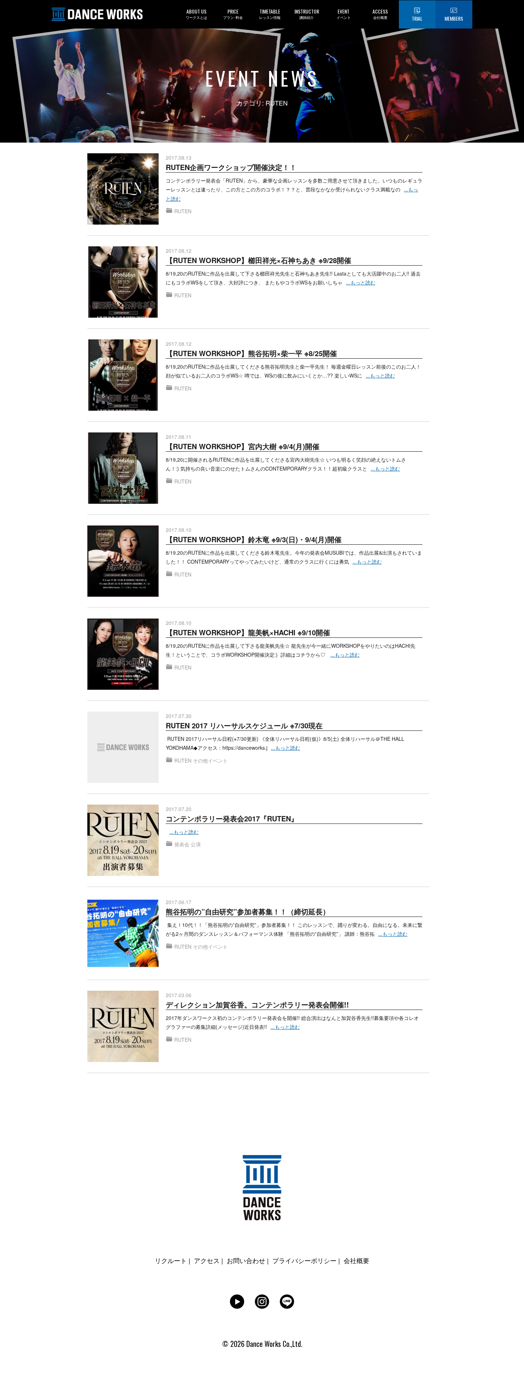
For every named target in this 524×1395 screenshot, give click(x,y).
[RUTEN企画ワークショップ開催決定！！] (123, 157)
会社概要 (356, 1260)
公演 (196, 844)
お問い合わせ (246, 1260)
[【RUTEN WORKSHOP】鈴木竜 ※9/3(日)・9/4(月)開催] (123, 529)
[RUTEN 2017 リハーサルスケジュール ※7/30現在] (123, 715)
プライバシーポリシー (304, 1260)
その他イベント (210, 760)
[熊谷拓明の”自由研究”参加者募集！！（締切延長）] (123, 902)
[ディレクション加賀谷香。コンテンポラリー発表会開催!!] (123, 995)
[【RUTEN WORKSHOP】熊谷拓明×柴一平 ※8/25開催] (123, 343)
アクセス (207, 1260)
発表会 (181, 844)
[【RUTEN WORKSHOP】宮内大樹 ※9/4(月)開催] (123, 436)
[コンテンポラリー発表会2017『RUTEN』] (123, 808)
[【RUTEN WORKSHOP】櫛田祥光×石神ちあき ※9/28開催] (123, 250)
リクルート (171, 1260)
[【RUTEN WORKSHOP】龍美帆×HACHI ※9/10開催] (123, 622)
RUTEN (182, 211)
